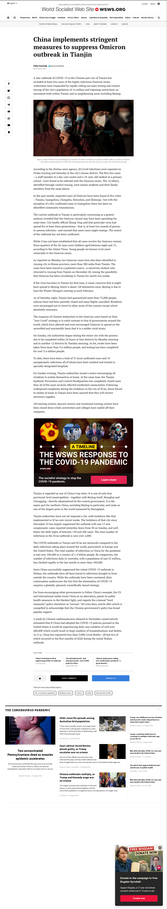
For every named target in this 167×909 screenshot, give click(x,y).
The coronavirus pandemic (45, 693)
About (152, 4)
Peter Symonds (40, 65)
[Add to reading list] (8, 132)
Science (79, 693)
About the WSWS (100, 24)
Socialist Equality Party (71, 24)
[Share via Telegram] (8, 104)
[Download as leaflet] (8, 118)
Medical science (66, 693)
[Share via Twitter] (8, 90)
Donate (125, 24)
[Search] (159, 19)
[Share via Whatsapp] (8, 97)
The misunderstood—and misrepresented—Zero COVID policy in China (77, 660)
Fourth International (48, 24)
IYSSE (88, 24)
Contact (145, 4)
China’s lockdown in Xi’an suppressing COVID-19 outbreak (48, 659)
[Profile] (159, 4)
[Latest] (14, 19)
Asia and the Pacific (103, 693)
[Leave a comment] (8, 125)
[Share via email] (8, 111)
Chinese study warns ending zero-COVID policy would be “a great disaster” (108, 660)
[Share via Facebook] (8, 83)
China (89, 693)
